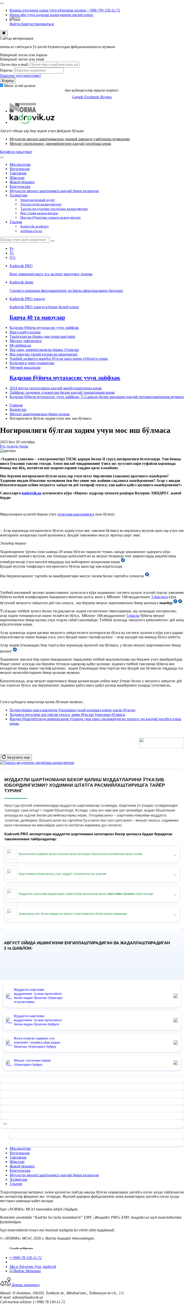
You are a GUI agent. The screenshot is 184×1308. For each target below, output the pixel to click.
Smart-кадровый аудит (37, 200)
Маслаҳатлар (20, 164)
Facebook (92, 97)
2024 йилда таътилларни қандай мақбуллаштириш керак (56, 388)
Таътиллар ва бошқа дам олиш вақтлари (42, 336)
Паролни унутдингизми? (20, 76)
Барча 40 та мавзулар (37, 317)
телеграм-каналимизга (76, 514)
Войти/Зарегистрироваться (32, 24)
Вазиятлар (18, 409)
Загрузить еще (18, 757)
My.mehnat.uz (20, 345)
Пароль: (6, 70)
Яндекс (106, 97)
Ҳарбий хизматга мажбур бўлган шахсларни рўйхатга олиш (59, 358)
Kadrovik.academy (34, 226)
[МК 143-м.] (15, 651)
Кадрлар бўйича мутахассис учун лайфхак (44, 327)
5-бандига (159, 597)
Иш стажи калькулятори (39, 213)
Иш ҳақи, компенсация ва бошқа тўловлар (44, 350)
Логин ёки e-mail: (14, 64)
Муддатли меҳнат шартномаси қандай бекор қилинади (54, 191)
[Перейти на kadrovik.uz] (32, 122)
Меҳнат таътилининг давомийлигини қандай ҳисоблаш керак (60, 143)
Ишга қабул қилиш (25, 332)
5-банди (132, 616)
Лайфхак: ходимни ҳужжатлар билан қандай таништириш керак (62, 392)
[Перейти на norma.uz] (23, 111)
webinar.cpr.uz (31, 231)
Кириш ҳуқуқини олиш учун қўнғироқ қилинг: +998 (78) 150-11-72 (65, 10)
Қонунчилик (20, 186)
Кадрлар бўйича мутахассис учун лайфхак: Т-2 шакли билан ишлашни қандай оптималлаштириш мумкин (97, 397)
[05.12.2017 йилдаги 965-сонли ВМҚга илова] (147, 576)
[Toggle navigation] (2, 3)
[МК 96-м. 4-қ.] (123, 562)
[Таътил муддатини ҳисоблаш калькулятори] (37, 763)
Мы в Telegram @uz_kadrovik (33, 1267)
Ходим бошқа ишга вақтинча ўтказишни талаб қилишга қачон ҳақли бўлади (72, 710)
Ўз (12, 253)
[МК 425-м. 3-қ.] (175, 603)
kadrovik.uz (31, 493)
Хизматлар (18, 195)
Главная (16, 405)
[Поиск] (53, 241)
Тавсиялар (18, 173)
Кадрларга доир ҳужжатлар (32, 363)
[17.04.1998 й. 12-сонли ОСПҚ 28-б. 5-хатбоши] (180, 603)
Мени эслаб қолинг (20, 86)
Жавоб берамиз (22, 182)
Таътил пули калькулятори (40, 204)
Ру (12, 248)
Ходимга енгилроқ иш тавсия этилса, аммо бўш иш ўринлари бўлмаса (67, 714)
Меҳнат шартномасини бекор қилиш (39, 414)
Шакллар (17, 178)
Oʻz (12, 257)
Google (78, 97)
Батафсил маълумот (16, 152)
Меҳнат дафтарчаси (26, 341)
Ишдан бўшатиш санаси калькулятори (50, 217)
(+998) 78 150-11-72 (26, 1258)
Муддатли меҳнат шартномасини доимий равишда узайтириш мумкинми (70, 139)
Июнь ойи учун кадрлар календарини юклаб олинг (51, 15)
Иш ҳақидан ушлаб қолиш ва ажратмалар (43, 354)
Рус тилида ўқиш (14, 446)
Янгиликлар (20, 169)
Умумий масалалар (25, 367)
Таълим (16, 222)
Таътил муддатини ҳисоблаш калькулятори (54, 209)
